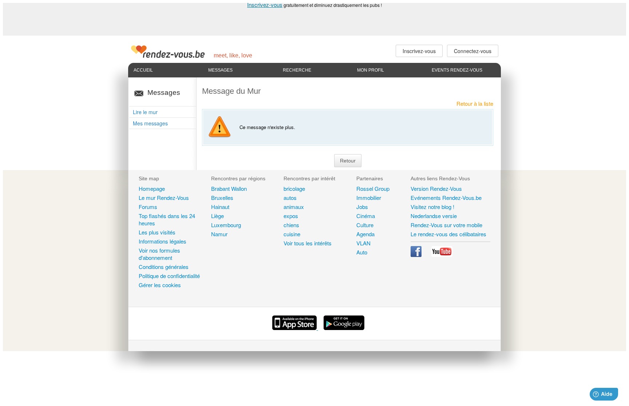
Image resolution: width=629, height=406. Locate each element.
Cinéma (365, 216)
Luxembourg (226, 225)
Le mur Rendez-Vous (164, 197)
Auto (361, 252)
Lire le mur (145, 112)
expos (291, 216)
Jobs (362, 206)
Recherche (297, 70)
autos (290, 197)
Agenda (365, 234)
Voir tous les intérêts (308, 243)
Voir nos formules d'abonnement (159, 253)
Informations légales (162, 241)
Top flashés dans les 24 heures (167, 219)
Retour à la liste (474, 103)
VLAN (363, 243)
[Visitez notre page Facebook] (417, 254)
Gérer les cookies (160, 285)
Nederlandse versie (434, 216)
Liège (217, 216)
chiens (291, 225)
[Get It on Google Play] (344, 327)
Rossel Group (372, 188)
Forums (148, 206)
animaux (294, 206)
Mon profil (370, 70)
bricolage (294, 188)
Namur (219, 234)
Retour (348, 161)
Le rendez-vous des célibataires (448, 234)
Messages (220, 70)
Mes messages (150, 123)
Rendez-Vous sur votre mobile (446, 225)
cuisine (292, 234)
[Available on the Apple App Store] (295, 327)
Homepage (152, 188)
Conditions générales (164, 266)
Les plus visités (157, 232)
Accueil (143, 70)
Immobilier (368, 197)
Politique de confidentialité (169, 276)
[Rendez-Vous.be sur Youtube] (441, 254)
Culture (364, 225)
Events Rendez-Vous (457, 70)
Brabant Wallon (229, 188)
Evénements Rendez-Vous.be (446, 197)
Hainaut (220, 206)
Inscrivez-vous (264, 4)
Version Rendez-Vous (436, 188)
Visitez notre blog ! (432, 206)
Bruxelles (222, 197)
